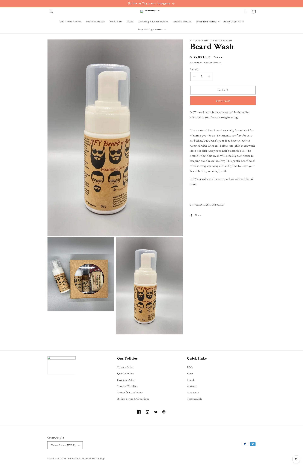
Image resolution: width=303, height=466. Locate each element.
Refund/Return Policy (130, 392)
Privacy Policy (125, 367)
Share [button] (198, 215)
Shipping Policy (126, 380)
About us (192, 386)
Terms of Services (127, 386)
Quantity (195, 68)
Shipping (194, 62)
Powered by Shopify (95, 458)
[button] (51, 11)
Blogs (190, 373)
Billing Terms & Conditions (133, 399)
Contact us (193, 392)
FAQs (190, 367)
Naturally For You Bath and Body (70, 458)
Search (191, 380)
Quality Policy (125, 373)
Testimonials (194, 399)
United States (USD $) (63, 445)
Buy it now (223, 101)
